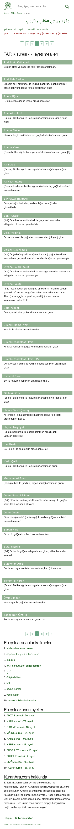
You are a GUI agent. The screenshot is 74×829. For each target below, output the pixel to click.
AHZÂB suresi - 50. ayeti (20, 715)
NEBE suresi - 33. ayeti (20, 744)
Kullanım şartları (24, 818)
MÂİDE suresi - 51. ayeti (20, 733)
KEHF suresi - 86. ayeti (21, 767)
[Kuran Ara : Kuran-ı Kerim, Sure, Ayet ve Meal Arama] (8, 3)
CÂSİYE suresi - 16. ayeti (21, 727)
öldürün (11, 659)
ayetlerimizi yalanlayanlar (22, 700)
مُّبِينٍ (9, 671)
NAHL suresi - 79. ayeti (20, 721)
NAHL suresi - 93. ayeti (20, 738)
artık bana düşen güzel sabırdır (24, 665)
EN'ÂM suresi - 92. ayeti (20, 761)
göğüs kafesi (14, 688)
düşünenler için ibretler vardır (23, 654)
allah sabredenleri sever (20, 648)
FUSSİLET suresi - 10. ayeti (22, 750)
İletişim (8, 818)
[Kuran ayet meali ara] (66, 5)
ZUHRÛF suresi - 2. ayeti (21, 756)
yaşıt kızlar (13, 694)
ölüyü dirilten (13, 677)
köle (9, 683)
